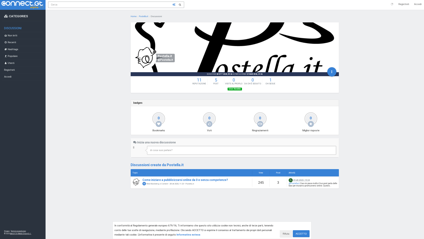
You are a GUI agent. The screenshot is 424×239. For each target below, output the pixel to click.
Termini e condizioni (18, 231)
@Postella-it (294, 183)
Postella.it (190, 184)
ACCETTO (301, 233)
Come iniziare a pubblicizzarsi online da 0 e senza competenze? (185, 180)
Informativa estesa (188, 234)
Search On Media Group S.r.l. (20, 234)
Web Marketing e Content (157, 184)
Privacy (7, 231)
